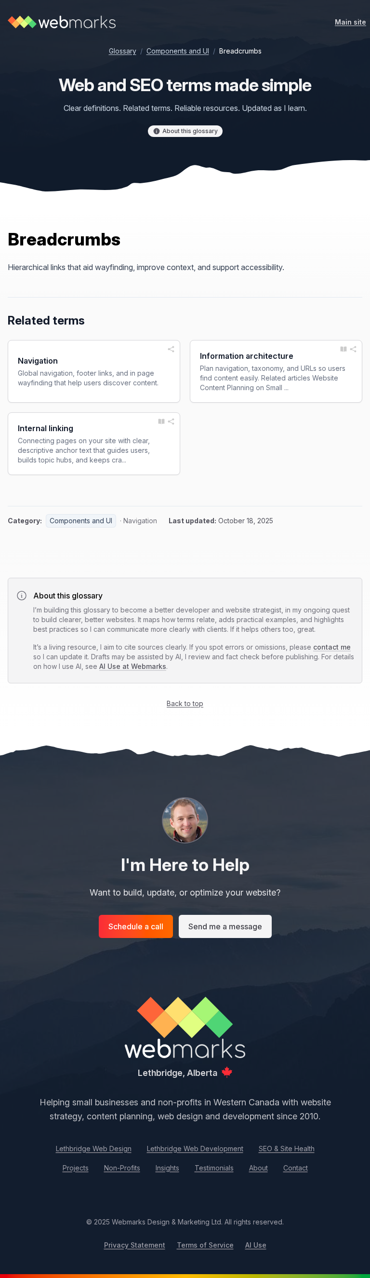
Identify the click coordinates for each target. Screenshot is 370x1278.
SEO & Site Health (287, 1148)
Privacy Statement (134, 1245)
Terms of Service (205, 1245)
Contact (295, 1168)
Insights (167, 1168)
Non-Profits (122, 1168)
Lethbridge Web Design (94, 1148)
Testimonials (214, 1168)
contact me (332, 647)
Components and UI (177, 51)
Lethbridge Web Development (195, 1148)
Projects (76, 1168)
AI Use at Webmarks (132, 666)
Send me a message (225, 926)
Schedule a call (135, 926)
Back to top (185, 703)
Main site (350, 22)
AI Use (255, 1245)
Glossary (122, 51)
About (258, 1168)
